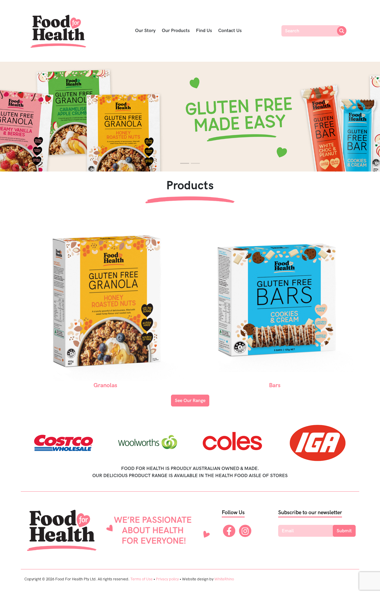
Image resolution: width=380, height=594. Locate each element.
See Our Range (190, 401)
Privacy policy (167, 579)
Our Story (145, 31)
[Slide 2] (195, 163)
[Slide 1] (184, 163)
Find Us (204, 31)
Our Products (176, 31)
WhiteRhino (224, 579)
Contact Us (230, 31)
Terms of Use (141, 579)
